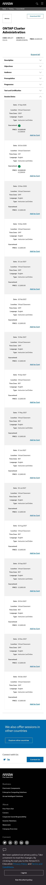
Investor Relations (9, 821)
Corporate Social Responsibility (14, 817)
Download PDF (35, 16)
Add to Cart (35, 135)
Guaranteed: (12, 125)
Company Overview (10, 829)
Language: (13, 117)
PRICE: (14, 129)
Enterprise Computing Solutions (15, 792)
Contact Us (35, 759)
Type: (15, 120)
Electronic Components (11, 788)
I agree (24, 873)
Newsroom (7, 825)
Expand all (35, 54)
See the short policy (23, 880)
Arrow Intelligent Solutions (13, 796)
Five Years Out (8, 809)
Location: (14, 110)
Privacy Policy (20, 863)
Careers (6, 813)
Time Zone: (13, 113)
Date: (15, 105)
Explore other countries (19, 740)
